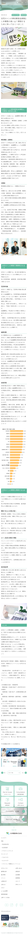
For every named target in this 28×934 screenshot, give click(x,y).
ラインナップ (4, 854)
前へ (5, 772)
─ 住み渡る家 (4, 847)
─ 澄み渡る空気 (5, 844)
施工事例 (3, 874)
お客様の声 (3, 881)
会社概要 (18, 874)
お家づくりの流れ (5, 897)
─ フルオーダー (5, 857)
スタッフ (18, 881)
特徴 (2, 841)
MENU (20, 2)
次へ (23, 772)
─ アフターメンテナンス (7, 850)
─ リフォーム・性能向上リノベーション (11, 863)
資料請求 (18, 871)
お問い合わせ (19, 868)
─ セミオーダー (5, 860)
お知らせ (3, 884)
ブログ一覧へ (11, 772)
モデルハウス (4, 868)
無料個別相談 (4, 894)
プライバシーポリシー (5, 911)
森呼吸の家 (3, 871)
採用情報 (18, 878)
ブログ (2, 887)
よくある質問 (4, 891)
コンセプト (3, 837)
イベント (3, 878)
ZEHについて (19, 884)
